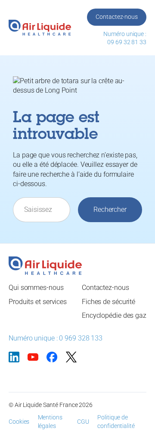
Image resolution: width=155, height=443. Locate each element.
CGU (83, 421)
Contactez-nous (117, 16)
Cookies (19, 421)
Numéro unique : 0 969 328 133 (55, 338)
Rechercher (110, 209)
